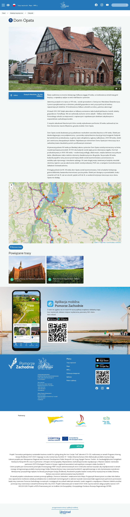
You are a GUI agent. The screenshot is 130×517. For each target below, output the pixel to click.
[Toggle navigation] (3, 5)
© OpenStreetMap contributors (113, 242)
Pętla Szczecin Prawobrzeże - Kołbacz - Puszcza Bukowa (73, 279)
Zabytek (30, 13)
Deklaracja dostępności (73, 373)
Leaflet (96, 242)
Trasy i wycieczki (23, 5)
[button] (17, 58)
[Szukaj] (126, 5)
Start (3, 13)
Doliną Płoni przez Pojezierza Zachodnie (29, 279)
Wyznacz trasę (16, 247)
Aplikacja (69, 377)
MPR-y (35, 5)
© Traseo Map (101, 242)
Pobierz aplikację (71, 380)
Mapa (30, 5)
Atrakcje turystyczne (16, 13)
